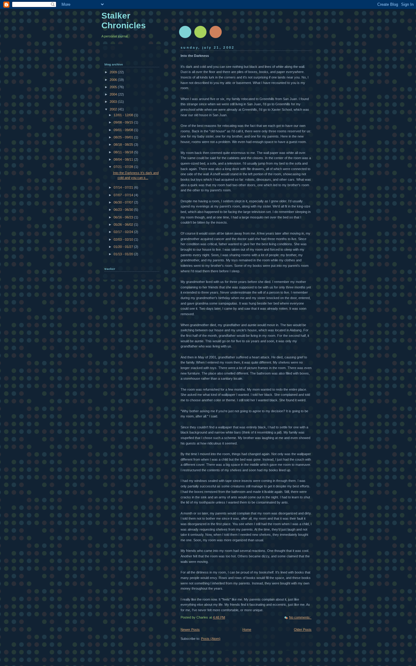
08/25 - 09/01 (124, 137)
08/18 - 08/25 (124, 144)
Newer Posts (190, 629)
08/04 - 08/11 (124, 159)
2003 (114, 101)
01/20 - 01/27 (124, 247)
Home (246, 629)
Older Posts (303, 629)
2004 (114, 94)
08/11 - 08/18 (124, 152)
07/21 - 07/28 (124, 167)
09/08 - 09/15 (124, 122)
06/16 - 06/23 (124, 217)
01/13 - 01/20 (124, 254)
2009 (114, 72)
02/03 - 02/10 (124, 239)
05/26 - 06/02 (124, 224)
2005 (114, 87)
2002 (114, 109)
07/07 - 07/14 (124, 195)
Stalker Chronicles (123, 20)
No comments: (300, 617)
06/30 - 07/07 (124, 202)
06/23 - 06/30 (124, 209)
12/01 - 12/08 (124, 115)
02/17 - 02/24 (124, 232)
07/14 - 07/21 (124, 187)
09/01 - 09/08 (124, 130)
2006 (114, 80)
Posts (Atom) (210, 638)
